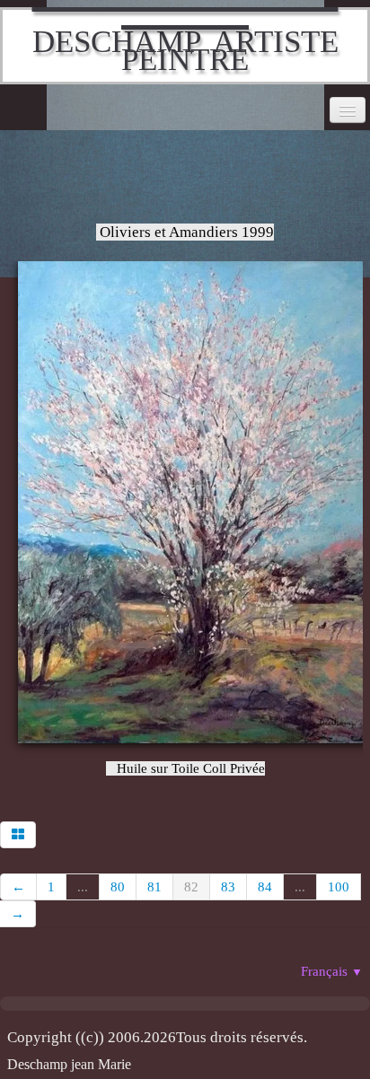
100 (338, 887)
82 (191, 887)
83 (228, 887)
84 (265, 887)
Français (332, 971)
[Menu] (348, 110)
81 (154, 887)
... (82, 887)
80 (117, 887)
